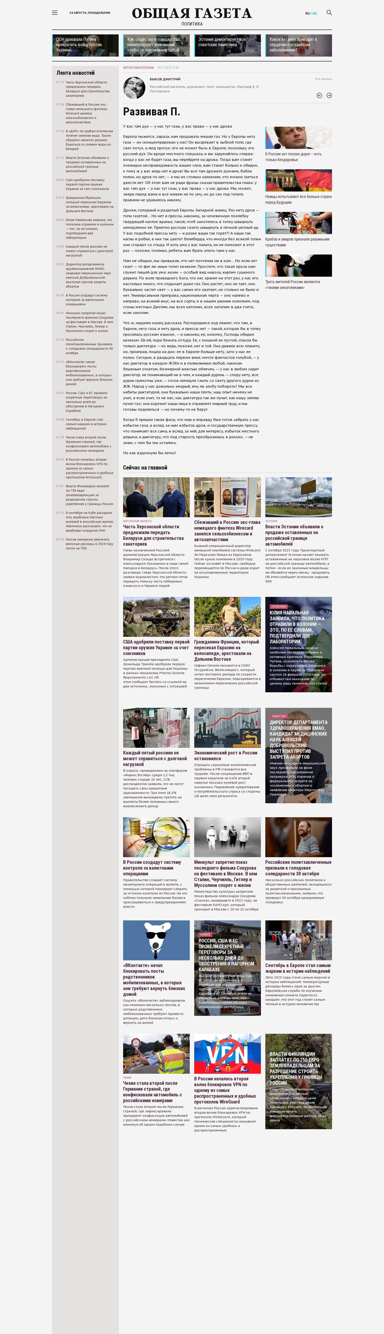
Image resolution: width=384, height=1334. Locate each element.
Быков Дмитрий (165, 79)
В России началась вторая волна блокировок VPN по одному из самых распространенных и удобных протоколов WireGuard (225, 1090)
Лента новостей (75, 72)
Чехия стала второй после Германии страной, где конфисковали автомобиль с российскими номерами (152, 1091)
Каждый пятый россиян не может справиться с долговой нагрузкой (155, 758)
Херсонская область (137, 521)
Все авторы (324, 79)
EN (314, 13)
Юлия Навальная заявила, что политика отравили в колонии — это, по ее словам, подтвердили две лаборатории (297, 627)
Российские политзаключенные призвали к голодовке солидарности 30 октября (298, 867)
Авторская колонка (138, 68)
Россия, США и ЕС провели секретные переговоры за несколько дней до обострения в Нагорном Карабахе (226, 955)
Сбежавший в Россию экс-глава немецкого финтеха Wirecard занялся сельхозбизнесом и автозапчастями (227, 530)
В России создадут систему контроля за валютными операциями (152, 867)
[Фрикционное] (329, 96)
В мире (205, 934)
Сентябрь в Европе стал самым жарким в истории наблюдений (298, 968)
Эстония (271, 521)
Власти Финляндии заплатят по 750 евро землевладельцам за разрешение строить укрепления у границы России (296, 1068)
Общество (279, 716)
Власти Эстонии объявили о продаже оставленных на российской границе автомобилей (294, 535)
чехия (127, 1077)
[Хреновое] (319, 96)
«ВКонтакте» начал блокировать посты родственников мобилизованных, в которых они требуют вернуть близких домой (154, 980)
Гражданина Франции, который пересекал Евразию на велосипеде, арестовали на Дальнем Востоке (226, 650)
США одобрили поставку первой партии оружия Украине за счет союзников (156, 647)
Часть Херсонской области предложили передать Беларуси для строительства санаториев (153, 535)
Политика (192, 24)
